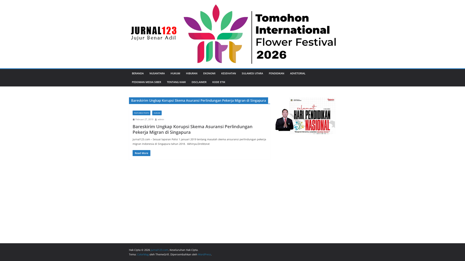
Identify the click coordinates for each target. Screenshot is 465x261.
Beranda (138, 73)
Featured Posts (141, 113)
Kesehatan (228, 73)
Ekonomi (209, 73)
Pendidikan (276, 73)
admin (161, 119)
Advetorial (298, 73)
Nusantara (157, 73)
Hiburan (191, 73)
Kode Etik (218, 82)
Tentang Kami (176, 82)
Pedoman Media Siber (146, 82)
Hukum (175, 73)
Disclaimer (199, 82)
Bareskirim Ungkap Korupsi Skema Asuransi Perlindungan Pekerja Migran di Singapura (192, 129)
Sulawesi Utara (252, 73)
